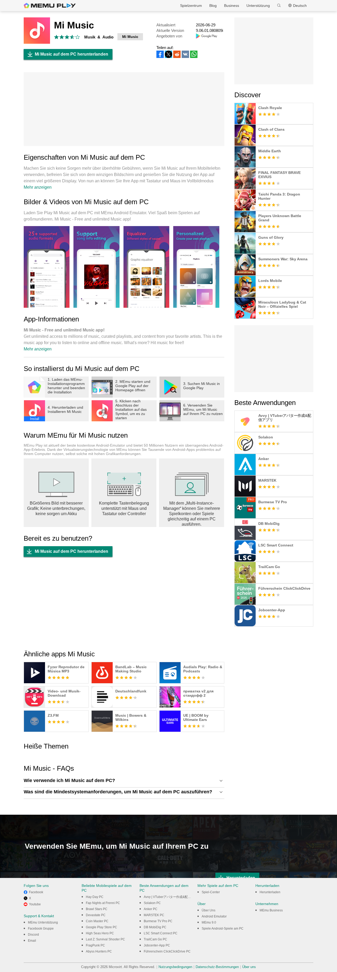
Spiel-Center (211, 892)
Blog (213, 5)
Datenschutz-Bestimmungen (217, 967)
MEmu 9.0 (209, 922)
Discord (33, 934)
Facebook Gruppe (41, 928)
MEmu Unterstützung (43, 922)
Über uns (249, 967)
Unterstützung (258, 5)
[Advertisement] (124, 109)
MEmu (50, 5)
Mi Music (130, 37)
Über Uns (208, 910)
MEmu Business (271, 910)
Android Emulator (214, 916)
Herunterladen (270, 892)
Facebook (36, 892)
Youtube (35, 904)
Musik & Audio (98, 37)
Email (32, 940)
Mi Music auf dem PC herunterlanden (71, 54)
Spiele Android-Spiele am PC (223, 928)
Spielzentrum (191, 5)
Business (231, 5)
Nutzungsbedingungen (175, 967)
